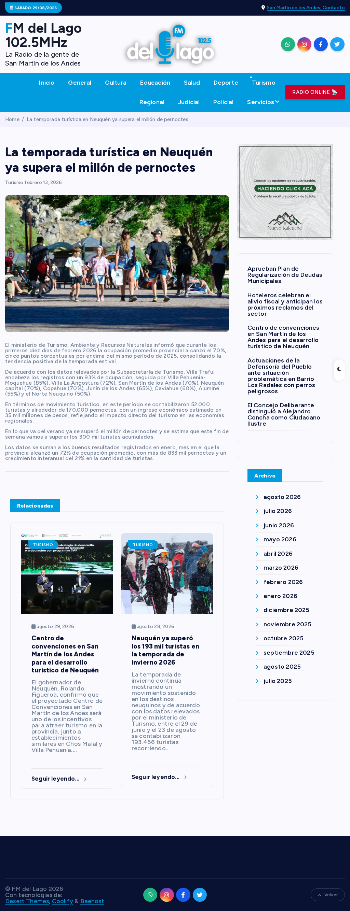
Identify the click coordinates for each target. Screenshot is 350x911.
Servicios (260, 102)
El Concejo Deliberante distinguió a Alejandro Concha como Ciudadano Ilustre (284, 414)
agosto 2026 (282, 497)
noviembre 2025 (288, 624)
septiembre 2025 (289, 652)
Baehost (92, 901)
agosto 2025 (282, 666)
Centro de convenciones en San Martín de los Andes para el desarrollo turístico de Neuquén (283, 337)
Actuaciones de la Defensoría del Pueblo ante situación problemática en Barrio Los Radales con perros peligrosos (281, 376)
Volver (331, 894)
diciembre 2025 (287, 610)
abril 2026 (278, 553)
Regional (151, 102)
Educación (155, 82)
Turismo (263, 82)
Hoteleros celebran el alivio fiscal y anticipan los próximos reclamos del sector (285, 304)
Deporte (226, 82)
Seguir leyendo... (56, 778)
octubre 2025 (284, 638)
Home (12, 119)
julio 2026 (278, 511)
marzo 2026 (281, 567)
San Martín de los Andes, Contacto (306, 7)
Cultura (115, 82)
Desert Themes (27, 901)
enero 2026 (280, 596)
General (79, 82)
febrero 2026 (283, 582)
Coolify (62, 901)
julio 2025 (278, 681)
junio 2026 (279, 525)
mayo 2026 (280, 539)
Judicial (189, 102)
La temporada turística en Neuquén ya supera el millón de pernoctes (107, 119)
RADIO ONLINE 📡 (315, 92)
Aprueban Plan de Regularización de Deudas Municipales (284, 275)
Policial (223, 102)
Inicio (46, 82)
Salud (192, 82)
